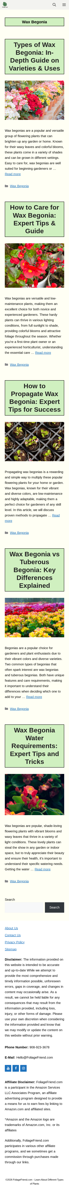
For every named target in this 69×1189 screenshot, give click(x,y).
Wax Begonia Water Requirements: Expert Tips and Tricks (34, 746)
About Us (11, 928)
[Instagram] (23, 1068)
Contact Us (13, 935)
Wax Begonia (19, 186)
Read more (13, 174)
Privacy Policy (15, 942)
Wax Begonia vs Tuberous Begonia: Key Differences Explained (34, 569)
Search (10, 899)
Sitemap (11, 949)
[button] (54, 5)
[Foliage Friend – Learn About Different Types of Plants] (5, 5)
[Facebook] (16, 1068)
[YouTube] (8, 1068)
